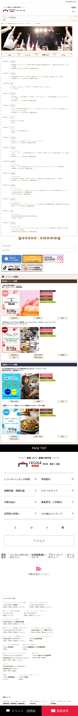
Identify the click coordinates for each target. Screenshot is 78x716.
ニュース (27, 55)
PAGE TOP (39, 448)
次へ (59, 238)
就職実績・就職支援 (14, 490)
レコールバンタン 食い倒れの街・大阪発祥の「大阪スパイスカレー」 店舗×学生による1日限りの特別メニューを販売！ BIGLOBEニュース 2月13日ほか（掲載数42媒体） (37, 178)
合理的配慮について (38, 556)
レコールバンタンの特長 (17, 479)
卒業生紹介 (10, 502)
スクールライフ (49, 490)
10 (44, 238)
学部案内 (45, 479)
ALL (10, 55)
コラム (63, 55)
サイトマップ (70, 556)
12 (51, 238)
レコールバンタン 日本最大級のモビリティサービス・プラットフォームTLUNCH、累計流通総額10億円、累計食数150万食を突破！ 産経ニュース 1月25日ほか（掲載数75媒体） (40, 204)
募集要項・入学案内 (51, 502)
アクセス (39, 541)
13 (55, 238)
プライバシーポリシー (55, 556)
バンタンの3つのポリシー (19, 556)
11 (48, 238)
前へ (20, 238)
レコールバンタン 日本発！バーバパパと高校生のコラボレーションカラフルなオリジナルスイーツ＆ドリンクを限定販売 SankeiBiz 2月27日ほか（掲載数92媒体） (37, 166)
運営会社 (3, 556)
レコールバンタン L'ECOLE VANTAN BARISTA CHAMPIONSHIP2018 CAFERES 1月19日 (24, 216)
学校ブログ (45, 55)
